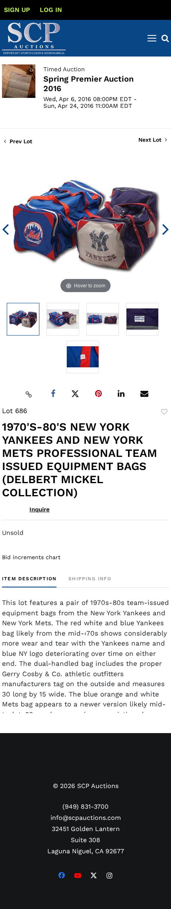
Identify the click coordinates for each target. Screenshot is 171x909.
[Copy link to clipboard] (29, 394)
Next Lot (150, 140)
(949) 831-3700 (85, 806)
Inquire (39, 509)
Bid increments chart (31, 557)
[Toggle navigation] (151, 38)
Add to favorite (164, 412)
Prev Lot (20, 141)
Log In (51, 10)
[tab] (29, 581)
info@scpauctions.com (86, 817)
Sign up (17, 10)
